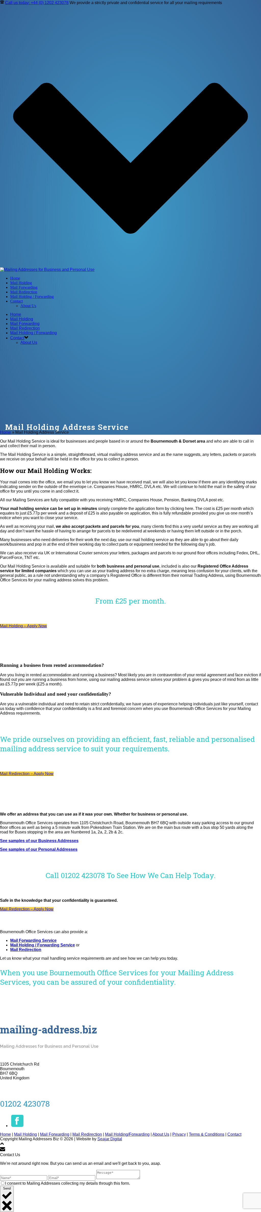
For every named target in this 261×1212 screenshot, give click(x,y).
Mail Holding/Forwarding (127, 1134)
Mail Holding (21, 283)
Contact (16, 301)
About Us (28, 306)
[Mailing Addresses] (47, 269)
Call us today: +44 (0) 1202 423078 (37, 3)
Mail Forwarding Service (33, 940)
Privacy (179, 1134)
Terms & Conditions (206, 1134)
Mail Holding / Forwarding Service (42, 945)
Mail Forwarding (23, 287)
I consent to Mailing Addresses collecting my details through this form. (67, 1183)
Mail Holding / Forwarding (32, 296)
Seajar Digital (109, 1139)
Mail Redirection (23, 292)
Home (15, 278)
